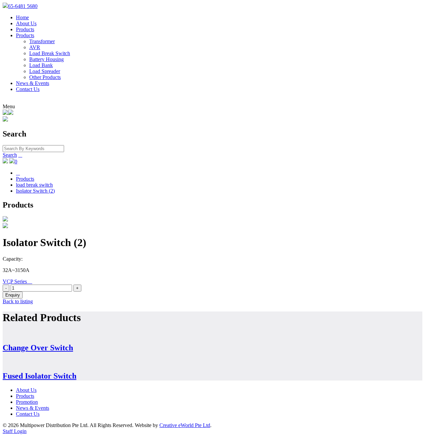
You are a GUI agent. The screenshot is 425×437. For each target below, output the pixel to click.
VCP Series (17, 281)
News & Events (32, 83)
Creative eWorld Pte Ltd (184, 425)
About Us (26, 23)
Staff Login (15, 431)
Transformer (42, 41)
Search (10, 155)
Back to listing (18, 301)
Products (25, 29)
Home (22, 17)
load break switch (34, 185)
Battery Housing (46, 59)
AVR (34, 47)
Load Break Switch (49, 53)
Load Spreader (44, 71)
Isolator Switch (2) (35, 191)
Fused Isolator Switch (39, 376)
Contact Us (28, 89)
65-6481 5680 (23, 6)
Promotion (27, 402)
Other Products (45, 77)
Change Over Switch (38, 347)
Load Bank (41, 65)
